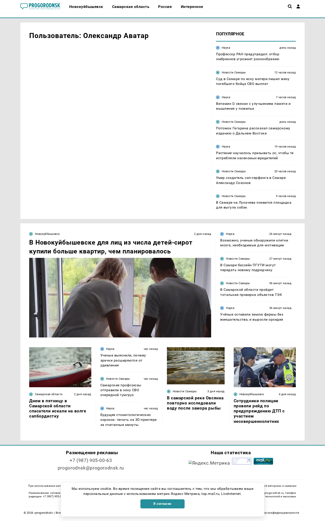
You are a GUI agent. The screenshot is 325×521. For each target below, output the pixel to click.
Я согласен (162, 504)
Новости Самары (234, 72)
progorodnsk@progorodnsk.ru (91, 468)
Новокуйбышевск (47, 234)
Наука (226, 47)
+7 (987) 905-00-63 (91, 460)
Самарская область (49, 394)
